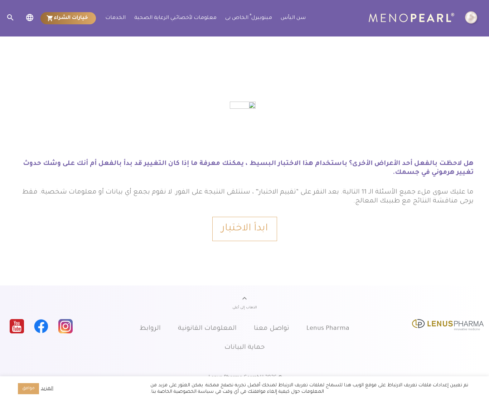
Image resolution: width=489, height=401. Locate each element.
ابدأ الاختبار (244, 229)
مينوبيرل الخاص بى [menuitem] (248, 17)
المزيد (47, 388)
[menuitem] (68, 18)
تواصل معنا (271, 328)
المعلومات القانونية (207, 328)
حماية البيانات (244, 347)
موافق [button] (28, 388)
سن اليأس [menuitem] (293, 18)
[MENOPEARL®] (424, 18)
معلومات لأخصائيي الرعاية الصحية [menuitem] (175, 18)
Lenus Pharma (327, 328)
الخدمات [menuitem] (115, 18)
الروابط (150, 328)
